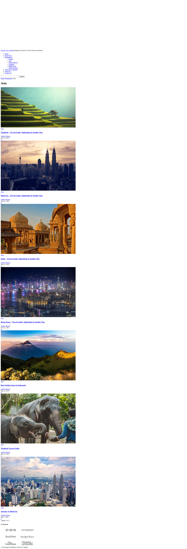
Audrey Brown (5, 136)
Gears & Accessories (11, 69)
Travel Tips (8, 55)
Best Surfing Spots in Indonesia (13, 385)
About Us (8, 71)
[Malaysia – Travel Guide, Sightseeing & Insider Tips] (38, 190)
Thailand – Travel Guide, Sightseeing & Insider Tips (22, 132)
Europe (11, 59)
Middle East (12, 66)
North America (13, 62)
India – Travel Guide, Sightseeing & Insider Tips (20, 259)
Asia (10, 61)
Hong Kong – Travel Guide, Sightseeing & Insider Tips (23, 322)
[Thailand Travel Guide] (38, 443)
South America (13, 68)
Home (6, 54)
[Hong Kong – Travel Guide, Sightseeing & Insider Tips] (38, 316)
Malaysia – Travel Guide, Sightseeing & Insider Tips (22, 196)
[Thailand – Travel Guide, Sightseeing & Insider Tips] (38, 127)
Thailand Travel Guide (10, 448)
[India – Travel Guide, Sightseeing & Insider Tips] (38, 253)
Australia (11, 64)
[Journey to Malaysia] (38, 506)
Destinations (8, 57)
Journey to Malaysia (9, 511)
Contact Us (8, 73)
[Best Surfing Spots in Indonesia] (38, 380)
